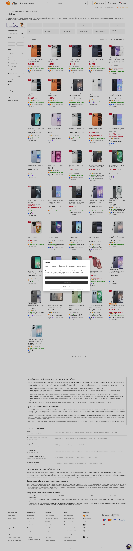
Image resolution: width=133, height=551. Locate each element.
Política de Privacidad (68, 289)
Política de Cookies (55, 289)
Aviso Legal (80, 289)
